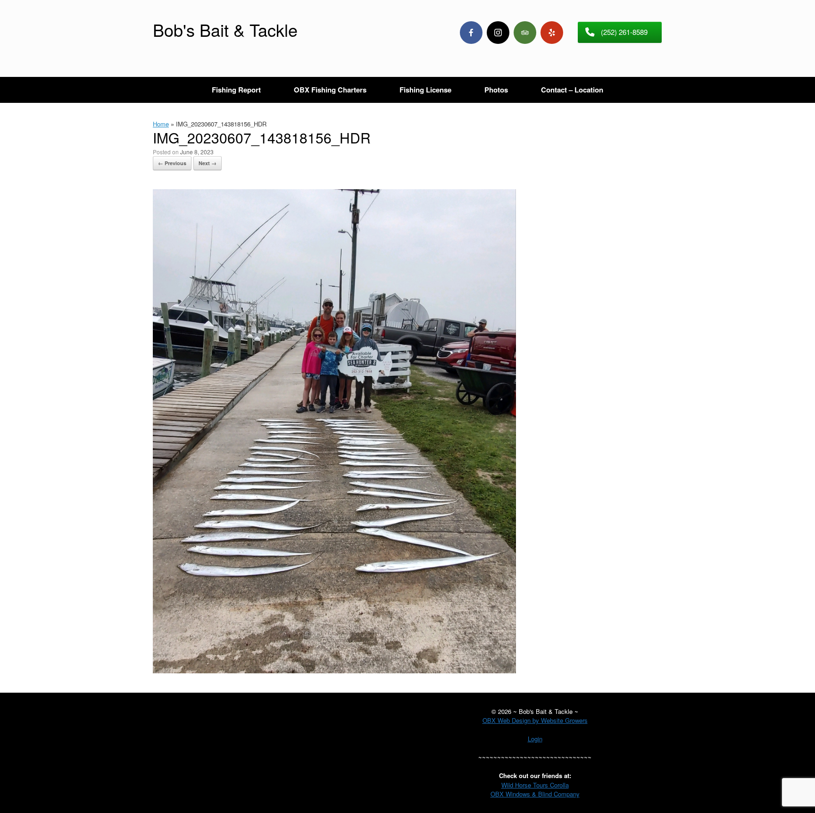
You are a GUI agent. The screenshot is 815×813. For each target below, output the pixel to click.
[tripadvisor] (525, 32)
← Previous (172, 163)
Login (535, 738)
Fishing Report (236, 89)
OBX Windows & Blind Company (535, 793)
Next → (207, 163)
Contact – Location (572, 89)
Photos (496, 89)
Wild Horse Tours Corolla (535, 784)
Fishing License (425, 89)
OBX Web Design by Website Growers (535, 720)
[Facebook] (471, 32)
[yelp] (552, 32)
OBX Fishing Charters (330, 89)
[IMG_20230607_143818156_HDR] (334, 670)
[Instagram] (498, 32)
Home (161, 123)
